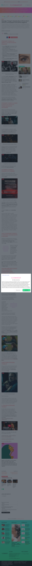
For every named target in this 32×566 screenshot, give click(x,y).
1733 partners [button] (6, 281)
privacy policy (26, 287)
